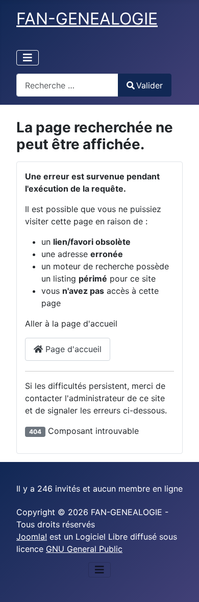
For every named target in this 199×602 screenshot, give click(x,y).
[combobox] (67, 85)
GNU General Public (84, 549)
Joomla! (31, 536)
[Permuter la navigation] (27, 57)
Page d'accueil (72, 349)
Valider (149, 85)
